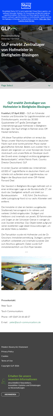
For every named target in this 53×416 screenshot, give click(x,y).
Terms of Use (7, 360)
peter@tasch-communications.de (25, 322)
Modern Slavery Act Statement (14, 346)
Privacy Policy (7, 351)
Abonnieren (10, 394)
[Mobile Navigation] (50, 29)
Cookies (4, 356)
